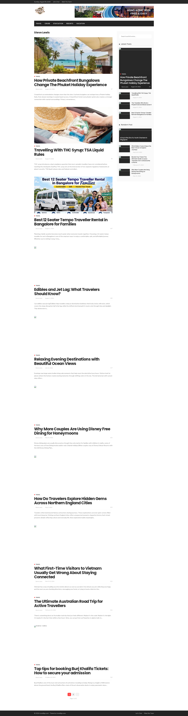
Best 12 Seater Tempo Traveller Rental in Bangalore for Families (70, 222)
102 (111, 298)
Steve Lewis (39, 89)
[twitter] (146, 2)
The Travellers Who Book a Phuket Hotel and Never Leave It (142, 104)
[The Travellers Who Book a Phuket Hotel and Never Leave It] (124, 105)
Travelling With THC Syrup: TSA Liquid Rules (69, 152)
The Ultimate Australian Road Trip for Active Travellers (68, 604)
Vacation (80, 23)
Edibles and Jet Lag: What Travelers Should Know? (67, 292)
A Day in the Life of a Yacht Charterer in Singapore (133, 139)
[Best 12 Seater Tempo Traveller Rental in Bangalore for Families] (73, 195)
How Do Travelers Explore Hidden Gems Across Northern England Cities (70, 501)
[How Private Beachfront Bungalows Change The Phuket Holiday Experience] (73, 55)
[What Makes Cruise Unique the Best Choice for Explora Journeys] (124, 148)
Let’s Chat (56, 2)
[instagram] (152, 2)
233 (111, 507)
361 (111, 610)
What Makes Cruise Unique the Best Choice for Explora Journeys (141, 148)
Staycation (58, 23)
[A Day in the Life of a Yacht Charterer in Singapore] (135, 135)
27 (111, 89)
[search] (151, 23)
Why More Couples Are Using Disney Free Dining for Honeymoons (72, 431)
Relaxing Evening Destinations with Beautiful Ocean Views (66, 361)
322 (111, 581)
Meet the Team (67, 2)
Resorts (69, 23)
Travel (38, 23)
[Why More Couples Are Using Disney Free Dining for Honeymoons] (124, 172)
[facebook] (144, 2)
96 (111, 158)
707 (111, 677)
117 (111, 368)
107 (111, 228)
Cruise (47, 23)
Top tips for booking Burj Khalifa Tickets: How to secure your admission (71, 671)
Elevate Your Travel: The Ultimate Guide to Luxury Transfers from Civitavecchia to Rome (141, 159)
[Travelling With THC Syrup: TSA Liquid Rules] (73, 125)
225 (111, 437)
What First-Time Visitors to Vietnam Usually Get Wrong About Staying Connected (68, 573)
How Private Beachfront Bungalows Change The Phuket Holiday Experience (70, 83)
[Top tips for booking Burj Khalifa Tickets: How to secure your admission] (40, 626)
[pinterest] (149, 2)
